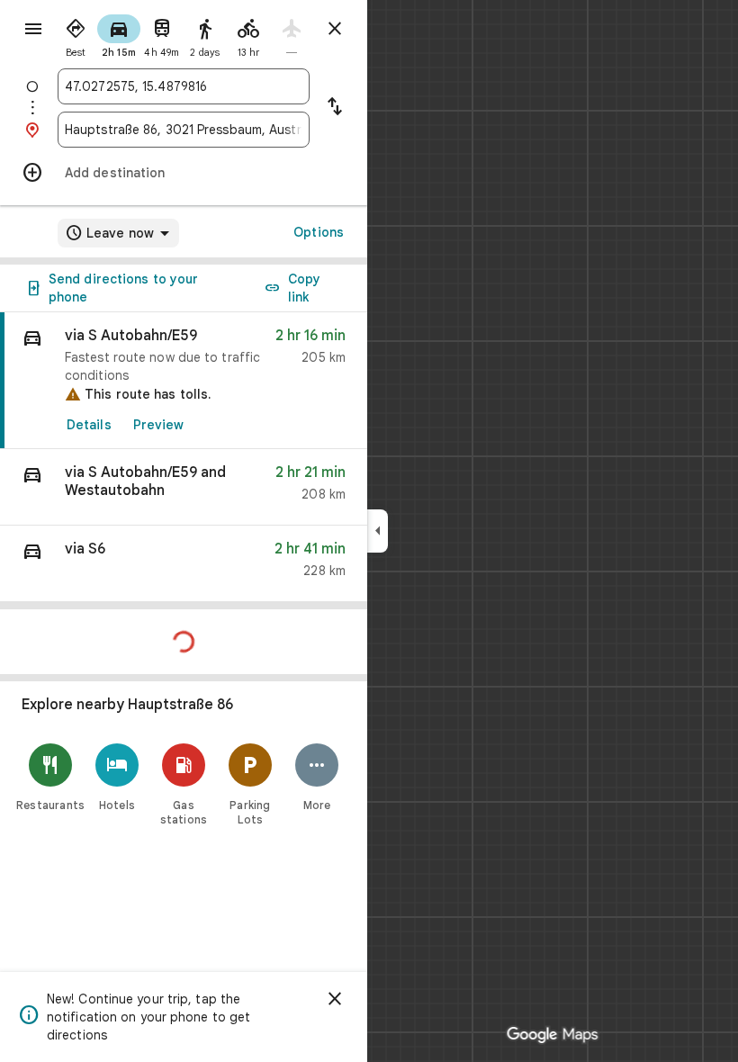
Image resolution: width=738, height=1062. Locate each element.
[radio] (75, 34)
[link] (183, 380)
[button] (183, 487)
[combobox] (183, 86)
